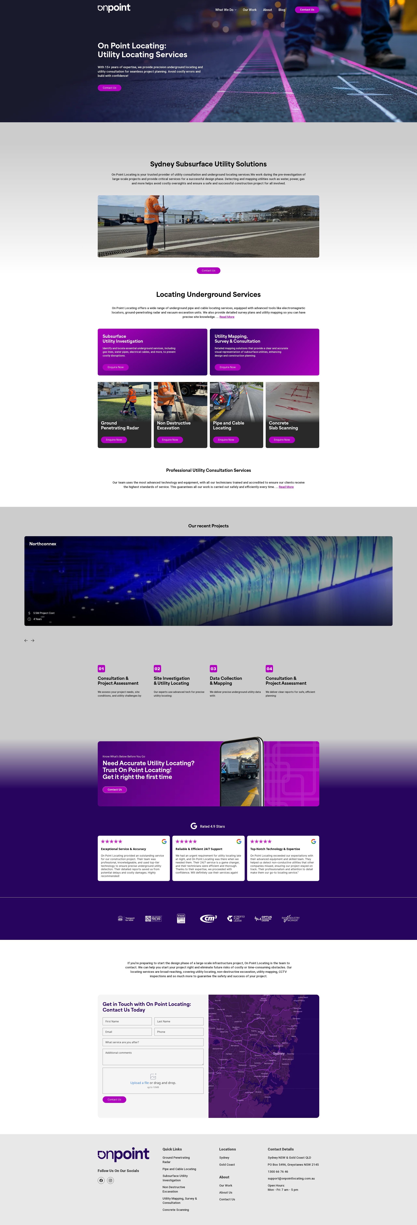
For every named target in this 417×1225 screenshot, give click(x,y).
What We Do (224, 10)
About (267, 10)
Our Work (250, 10)
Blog (282, 10)
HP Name (102, 998)
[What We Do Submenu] (234, 10)
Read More (227, 317)
